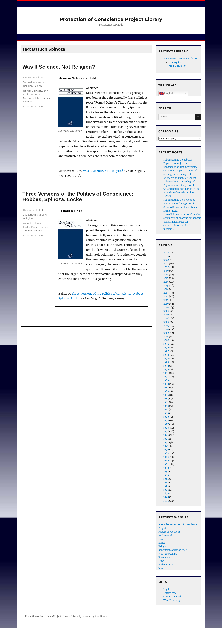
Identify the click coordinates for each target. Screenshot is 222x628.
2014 (166, 289)
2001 (166, 336)
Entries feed (170, 593)
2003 (166, 329)
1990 (166, 376)
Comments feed (172, 596)
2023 (166, 256)
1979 (166, 416)
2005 (166, 322)
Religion (28, 85)
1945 (166, 478)
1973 (166, 438)
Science (38, 85)
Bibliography (165, 564)
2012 (166, 296)
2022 (166, 259)
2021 (166, 263)
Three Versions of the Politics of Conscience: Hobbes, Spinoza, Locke (78, 196)
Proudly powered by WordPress (90, 616)
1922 (166, 486)
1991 (166, 373)
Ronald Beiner (39, 226)
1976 (166, 427)
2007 (166, 314)
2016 (166, 281)
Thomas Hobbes (32, 230)
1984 (166, 398)
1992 (166, 369)
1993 (166, 365)
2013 (165, 292)
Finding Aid (175, 62)
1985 (166, 394)
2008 (166, 311)
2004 (166, 325)
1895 (166, 500)
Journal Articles (32, 82)
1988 (166, 384)
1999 (166, 343)
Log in (166, 589)
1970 (166, 449)
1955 (166, 471)
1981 (165, 409)
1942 (166, 482)
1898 (166, 497)
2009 (166, 307)
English (169, 93)
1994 (166, 362)
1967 (166, 460)
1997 (166, 351)
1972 (166, 442)
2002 (166, 332)
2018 (166, 274)
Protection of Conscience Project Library (110, 19)
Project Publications (169, 531)
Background (165, 535)
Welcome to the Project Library (180, 58)
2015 (166, 285)
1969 (166, 453)
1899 (166, 493)
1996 (166, 354)
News (161, 568)
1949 (166, 475)
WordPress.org (171, 600)
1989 (166, 380)
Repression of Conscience (172, 550)
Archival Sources (178, 65)
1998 (166, 347)
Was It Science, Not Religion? (58, 67)
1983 (166, 402)
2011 (165, 300)
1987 (166, 387)
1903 (166, 489)
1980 (166, 413)
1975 (166, 431)
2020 (166, 267)
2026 (166, 252)
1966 (166, 464)
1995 (166, 358)
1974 (166, 435)
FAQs (161, 561)
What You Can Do (167, 553)
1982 (166, 405)
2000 (166, 340)
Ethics (161, 542)
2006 (166, 318)
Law (44, 82)
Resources (164, 557)
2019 (166, 270)
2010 (166, 303)
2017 (166, 278)
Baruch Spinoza (32, 90)
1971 (165, 446)
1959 (166, 467)
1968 (166, 456)
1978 (166, 420)
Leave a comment (33, 106)
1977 (166, 424)
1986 (166, 391)
